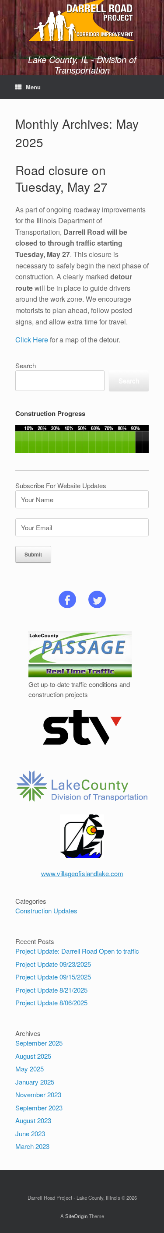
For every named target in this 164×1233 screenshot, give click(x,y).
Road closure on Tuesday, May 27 (61, 178)
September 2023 (39, 1107)
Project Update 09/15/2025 (53, 976)
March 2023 (32, 1146)
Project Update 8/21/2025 (51, 989)
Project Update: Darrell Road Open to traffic (77, 950)
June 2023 (30, 1133)
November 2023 (38, 1094)
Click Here (31, 340)
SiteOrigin (76, 1215)
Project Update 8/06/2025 (51, 1002)
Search (25, 365)
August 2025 (33, 1055)
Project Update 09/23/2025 (53, 964)
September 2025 (39, 1042)
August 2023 (33, 1120)
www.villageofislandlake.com (82, 873)
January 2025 (34, 1081)
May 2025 (29, 1068)
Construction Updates (46, 910)
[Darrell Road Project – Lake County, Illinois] (82, 20)
